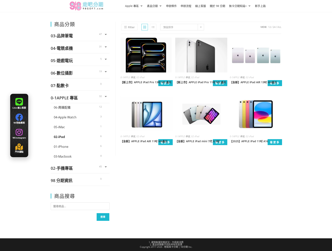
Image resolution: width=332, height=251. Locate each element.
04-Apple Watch (65, 117)
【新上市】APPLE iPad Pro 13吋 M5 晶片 (146, 82)
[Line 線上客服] (19, 101)
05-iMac (59, 127)
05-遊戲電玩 (62, 60)
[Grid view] (144, 27)
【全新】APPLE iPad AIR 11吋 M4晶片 (144, 141)
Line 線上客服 (19, 107)
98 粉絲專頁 (19, 122)
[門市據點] (19, 146)
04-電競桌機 (62, 48)
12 (269, 27)
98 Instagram (19, 137)
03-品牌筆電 (62, 35)
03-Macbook (62, 156)
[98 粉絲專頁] (19, 117)
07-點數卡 (60, 85)
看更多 (220, 142)
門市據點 (19, 151)
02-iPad (140, 77)
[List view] (153, 27)
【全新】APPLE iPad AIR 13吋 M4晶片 (253, 82)
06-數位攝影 (62, 73)
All (279, 27)
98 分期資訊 (61, 180)
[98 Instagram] (19, 132)
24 (274, 27)
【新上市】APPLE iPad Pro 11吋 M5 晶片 (200, 82)
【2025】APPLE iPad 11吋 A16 (249, 141)
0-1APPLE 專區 (127, 77)
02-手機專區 (62, 168)
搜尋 (102, 217)
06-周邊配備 (62, 107)
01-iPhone (61, 147)
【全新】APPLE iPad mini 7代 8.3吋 (197, 141)
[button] (134, 5)
